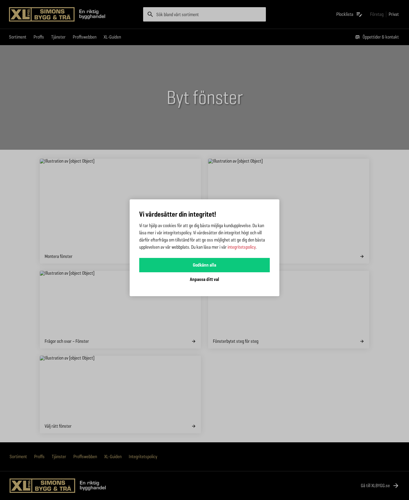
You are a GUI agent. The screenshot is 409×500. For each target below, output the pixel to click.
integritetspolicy (242, 247)
